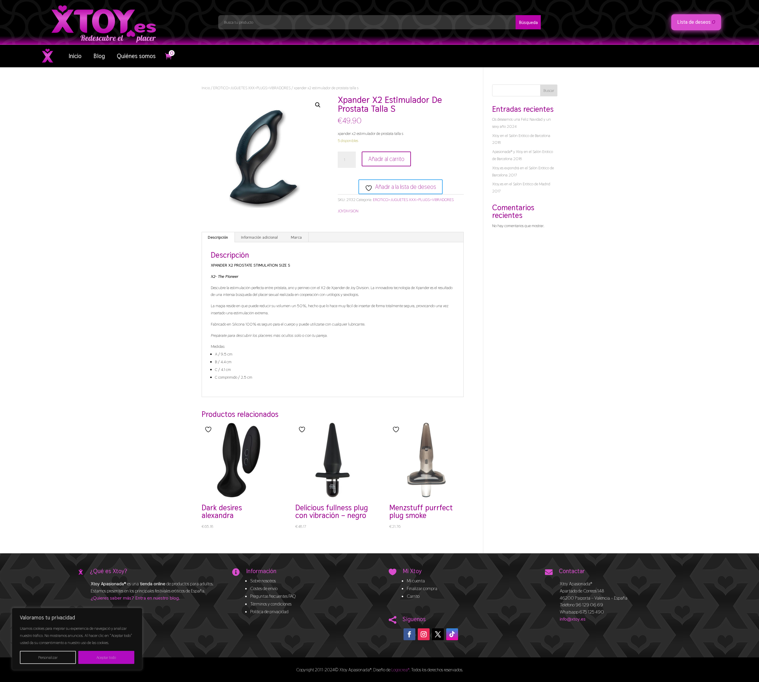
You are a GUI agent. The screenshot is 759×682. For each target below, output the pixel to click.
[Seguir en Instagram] (424, 634)
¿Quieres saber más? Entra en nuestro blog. (135, 598)
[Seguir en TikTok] (452, 634)
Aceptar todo (106, 657)
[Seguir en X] (438, 634)
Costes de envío (264, 588)
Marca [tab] (296, 237)
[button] (317, 105)
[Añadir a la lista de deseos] (209, 429)
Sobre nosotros (263, 581)
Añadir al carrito (386, 159)
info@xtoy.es (573, 619)
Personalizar (48, 657)
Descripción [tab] (218, 237)
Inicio (75, 56)
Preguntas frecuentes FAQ (273, 596)
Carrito (413, 596)
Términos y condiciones (270, 604)
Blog (99, 56)
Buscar (548, 90)
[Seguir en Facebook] (409, 634)
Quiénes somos (136, 56)
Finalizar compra (422, 588)
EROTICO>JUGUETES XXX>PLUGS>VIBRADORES (252, 87)
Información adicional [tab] (259, 237)
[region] (77, 639)
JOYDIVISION (348, 210)
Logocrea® (400, 670)
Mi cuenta (416, 581)
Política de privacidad (269, 611)
